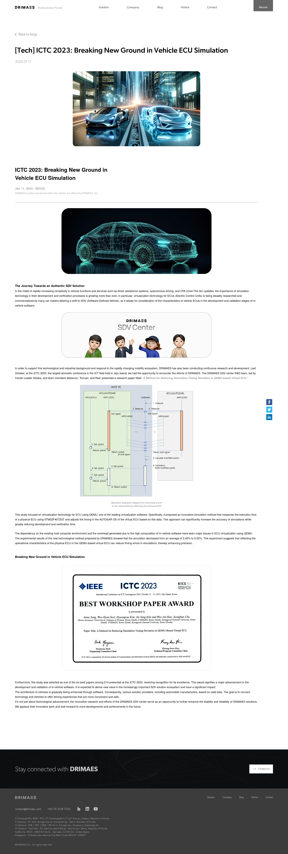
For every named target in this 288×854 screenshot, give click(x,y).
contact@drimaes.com (28, 809)
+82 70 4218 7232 (58, 809)
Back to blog (28, 34)
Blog (160, 7)
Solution (104, 7)
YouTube (95, 808)
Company (133, 7)
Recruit (263, 7)
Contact (212, 7)
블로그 (78, 808)
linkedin (87, 808)
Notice (185, 7)
